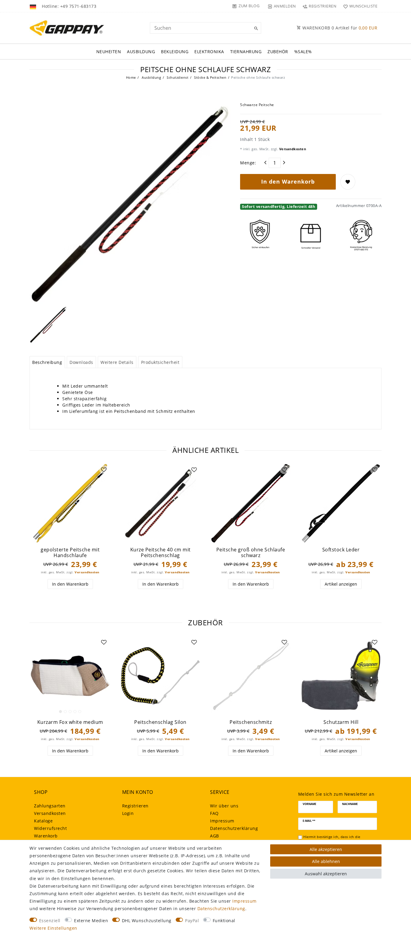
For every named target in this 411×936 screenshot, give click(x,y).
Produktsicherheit (160, 362)
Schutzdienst (177, 77)
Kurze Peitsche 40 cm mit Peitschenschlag (160, 552)
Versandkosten (292, 149)
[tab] (47, 362)
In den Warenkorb (288, 181)
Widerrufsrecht (50, 828)
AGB (214, 836)
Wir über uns (224, 806)
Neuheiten (108, 51)
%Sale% (303, 51)
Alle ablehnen (326, 861)
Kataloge (43, 821)
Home (131, 77)
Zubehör (277, 51)
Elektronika (209, 51)
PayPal (192, 920)
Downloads (81, 362)
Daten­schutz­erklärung (234, 828)
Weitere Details (117, 362)
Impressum (222, 821)
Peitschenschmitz (251, 722)
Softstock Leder (341, 550)
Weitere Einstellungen (53, 928)
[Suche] (255, 29)
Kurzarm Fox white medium (70, 722)
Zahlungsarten (50, 806)
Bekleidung (174, 51)
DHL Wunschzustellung (147, 920)
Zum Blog (249, 5)
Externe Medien (91, 920)
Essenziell (49, 920)
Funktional (224, 920)
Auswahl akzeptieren (326, 874)
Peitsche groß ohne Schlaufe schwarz (250, 552)
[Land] (33, 6)
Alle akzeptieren (326, 849)
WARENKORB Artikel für (339, 28)
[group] (70, 676)
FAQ (214, 813)
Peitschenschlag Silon (160, 722)
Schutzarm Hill (340, 722)
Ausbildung (141, 51)
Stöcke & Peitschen (210, 77)
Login (128, 813)
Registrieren (135, 806)
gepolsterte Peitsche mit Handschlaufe (70, 552)
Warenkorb (46, 836)
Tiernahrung (246, 51)
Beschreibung (47, 362)
